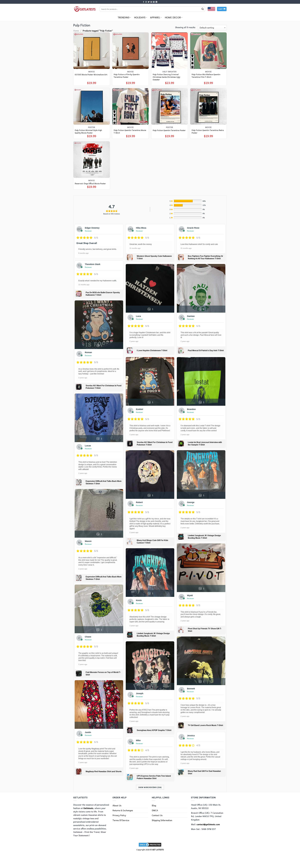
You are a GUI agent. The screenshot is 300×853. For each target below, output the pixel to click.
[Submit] (202, 9)
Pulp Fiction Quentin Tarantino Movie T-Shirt (130, 131)
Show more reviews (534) (150, 787)
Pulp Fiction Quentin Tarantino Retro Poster (208, 131)
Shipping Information (162, 820)
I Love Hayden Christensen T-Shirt (152, 350)
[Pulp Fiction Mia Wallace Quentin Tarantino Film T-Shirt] (208, 50)
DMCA (155, 810)
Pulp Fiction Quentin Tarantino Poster (169, 130)
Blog (154, 805)
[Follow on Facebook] (143, 2)
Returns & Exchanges (122, 810)
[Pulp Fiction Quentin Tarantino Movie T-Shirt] (130, 106)
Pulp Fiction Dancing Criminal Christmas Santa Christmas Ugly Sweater (166, 77)
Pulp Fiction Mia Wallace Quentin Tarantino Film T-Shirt (206, 75)
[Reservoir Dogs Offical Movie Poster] (91, 159)
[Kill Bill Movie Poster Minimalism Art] (91, 50)
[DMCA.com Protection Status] (150, 844)
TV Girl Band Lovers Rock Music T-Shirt (205, 725)
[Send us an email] (151, 2)
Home (76, 30)
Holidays (140, 17)
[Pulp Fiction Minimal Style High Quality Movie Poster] (91, 106)
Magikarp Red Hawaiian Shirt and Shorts (104, 771)
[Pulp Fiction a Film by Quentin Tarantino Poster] (130, 50)
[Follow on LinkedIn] (156, 2)
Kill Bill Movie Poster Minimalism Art (91, 74)
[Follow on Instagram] (146, 2)
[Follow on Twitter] (149, 2)
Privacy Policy (119, 815)
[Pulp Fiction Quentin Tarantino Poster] (169, 106)
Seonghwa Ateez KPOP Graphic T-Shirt (154, 730)
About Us (116, 805)
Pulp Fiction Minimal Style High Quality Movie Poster (88, 131)
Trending (123, 17)
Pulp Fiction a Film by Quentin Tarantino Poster (127, 75)
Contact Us (157, 815)
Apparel (155, 17)
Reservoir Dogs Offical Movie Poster (90, 183)
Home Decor (173, 17)
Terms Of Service (120, 820)
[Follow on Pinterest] (154, 2)
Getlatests (88, 808)
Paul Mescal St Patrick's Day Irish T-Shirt (206, 350)
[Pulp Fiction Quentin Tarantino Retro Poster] (208, 106)
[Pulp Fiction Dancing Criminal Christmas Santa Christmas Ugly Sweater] (169, 50)
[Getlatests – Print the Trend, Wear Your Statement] (84, 9)
